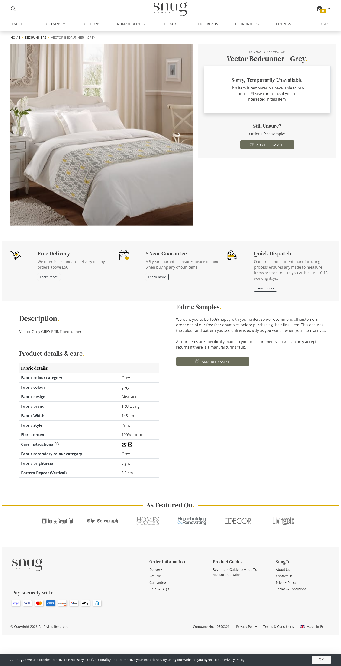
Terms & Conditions (291, 589)
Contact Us (284, 576)
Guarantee (157, 582)
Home (15, 37)
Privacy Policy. (234, 659)
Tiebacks (170, 24)
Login (323, 24)
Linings (283, 24)
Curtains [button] (53, 24)
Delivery (155, 569)
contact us (272, 93)
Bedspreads (207, 24)
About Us (283, 569)
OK (321, 659)
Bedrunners (247, 24)
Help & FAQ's (159, 589)
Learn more (49, 277)
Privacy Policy (286, 582)
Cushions (91, 24)
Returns (155, 576)
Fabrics (19, 24)
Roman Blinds (131, 24)
